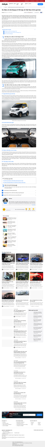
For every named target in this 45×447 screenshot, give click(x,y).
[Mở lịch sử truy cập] (36, 4)
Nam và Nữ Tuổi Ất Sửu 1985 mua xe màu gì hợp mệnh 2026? (38, 332)
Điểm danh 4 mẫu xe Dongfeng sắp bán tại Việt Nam (22, 301)
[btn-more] (42, 12)
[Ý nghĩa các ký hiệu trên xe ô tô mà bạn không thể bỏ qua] (31, 324)
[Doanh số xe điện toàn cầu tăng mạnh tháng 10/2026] (8, 276)
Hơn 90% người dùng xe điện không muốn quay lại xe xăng (13, 180)
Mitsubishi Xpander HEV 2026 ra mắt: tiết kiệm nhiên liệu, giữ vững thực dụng (20, 352)
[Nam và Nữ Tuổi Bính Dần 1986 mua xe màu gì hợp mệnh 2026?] (31, 339)
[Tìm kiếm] (32, 4)
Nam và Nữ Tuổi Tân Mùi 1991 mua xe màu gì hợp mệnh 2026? (38, 328)
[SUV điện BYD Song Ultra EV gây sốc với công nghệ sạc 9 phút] (7, 343)
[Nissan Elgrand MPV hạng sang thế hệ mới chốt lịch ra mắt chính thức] (8, 294)
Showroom (11, 3)
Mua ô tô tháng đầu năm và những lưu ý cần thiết (36, 301)
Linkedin (39, 423)
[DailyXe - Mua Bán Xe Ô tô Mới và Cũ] (5, 4)
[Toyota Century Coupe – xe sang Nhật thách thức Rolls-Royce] (36, 276)
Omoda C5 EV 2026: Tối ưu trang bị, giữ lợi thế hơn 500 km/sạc (20, 383)
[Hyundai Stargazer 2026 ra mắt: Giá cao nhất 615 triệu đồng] (7, 405)
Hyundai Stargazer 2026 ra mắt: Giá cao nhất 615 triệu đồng (20, 403)
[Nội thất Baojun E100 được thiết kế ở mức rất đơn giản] (19, 137)
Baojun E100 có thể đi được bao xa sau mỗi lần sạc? (12, 195)
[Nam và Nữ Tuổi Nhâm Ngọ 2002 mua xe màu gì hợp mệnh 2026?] (31, 336)
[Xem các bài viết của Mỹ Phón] (5, 200)
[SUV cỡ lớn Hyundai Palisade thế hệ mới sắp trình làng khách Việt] (7, 364)
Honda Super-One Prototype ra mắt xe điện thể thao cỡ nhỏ (8, 264)
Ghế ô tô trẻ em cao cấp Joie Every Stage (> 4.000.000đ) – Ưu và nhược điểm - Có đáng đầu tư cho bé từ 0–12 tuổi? (12, 226)
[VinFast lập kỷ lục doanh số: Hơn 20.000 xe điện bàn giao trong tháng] (36, 258)
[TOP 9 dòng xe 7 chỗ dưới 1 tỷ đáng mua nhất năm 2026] (31, 313)
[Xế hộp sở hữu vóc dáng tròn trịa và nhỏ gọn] (19, 110)
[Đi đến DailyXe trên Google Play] (39, 432)
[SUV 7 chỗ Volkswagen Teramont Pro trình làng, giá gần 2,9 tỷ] (7, 312)
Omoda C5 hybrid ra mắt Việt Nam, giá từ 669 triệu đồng (20, 321)
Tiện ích (26, 3)
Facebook (32, 422)
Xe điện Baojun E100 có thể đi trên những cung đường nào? (14, 192)
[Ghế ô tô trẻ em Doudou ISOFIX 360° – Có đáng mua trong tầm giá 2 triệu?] (5, 234)
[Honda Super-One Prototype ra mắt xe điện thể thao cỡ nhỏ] (8, 258)
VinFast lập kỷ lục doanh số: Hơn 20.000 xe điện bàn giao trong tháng (36, 264)
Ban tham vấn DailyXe (6, 269)
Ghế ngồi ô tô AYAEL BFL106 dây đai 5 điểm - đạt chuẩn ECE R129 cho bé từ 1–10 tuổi (12, 241)
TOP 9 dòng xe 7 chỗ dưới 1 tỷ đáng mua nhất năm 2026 (38, 312)
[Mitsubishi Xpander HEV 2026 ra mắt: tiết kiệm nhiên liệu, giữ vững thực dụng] (7, 353)
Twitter (32, 424)
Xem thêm (33, 204)
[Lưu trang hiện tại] (34, 4)
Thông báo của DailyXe (20, 425)
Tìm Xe (15, 3)
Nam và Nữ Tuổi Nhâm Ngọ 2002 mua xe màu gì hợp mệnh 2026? (37, 335)
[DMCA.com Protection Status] (39, 443)
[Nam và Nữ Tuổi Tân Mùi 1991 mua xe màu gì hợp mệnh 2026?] (31, 328)
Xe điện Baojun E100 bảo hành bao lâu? (10, 190)
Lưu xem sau (37, 12)
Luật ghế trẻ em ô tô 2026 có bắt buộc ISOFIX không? (19, 393)
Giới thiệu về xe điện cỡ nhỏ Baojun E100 (11, 31)
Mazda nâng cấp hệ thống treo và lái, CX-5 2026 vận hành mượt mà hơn (20, 332)
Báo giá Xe (40, 4)
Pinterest (39, 422)
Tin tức (29, 3)
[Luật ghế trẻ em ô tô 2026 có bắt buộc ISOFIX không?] (7, 394)
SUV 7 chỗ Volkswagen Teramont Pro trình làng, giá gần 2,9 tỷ (20, 311)
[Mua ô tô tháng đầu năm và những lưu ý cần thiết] (36, 294)
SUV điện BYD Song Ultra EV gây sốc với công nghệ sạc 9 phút (20, 342)
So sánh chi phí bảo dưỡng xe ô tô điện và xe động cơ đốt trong (14, 182)
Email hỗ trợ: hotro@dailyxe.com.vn (8, 432)
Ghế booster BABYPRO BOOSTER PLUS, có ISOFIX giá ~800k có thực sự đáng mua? (11, 245)
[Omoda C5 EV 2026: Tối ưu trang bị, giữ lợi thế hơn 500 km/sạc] (7, 384)
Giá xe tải (22, 4)
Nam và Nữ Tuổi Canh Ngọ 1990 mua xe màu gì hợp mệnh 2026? (37, 320)
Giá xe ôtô (18, 4)
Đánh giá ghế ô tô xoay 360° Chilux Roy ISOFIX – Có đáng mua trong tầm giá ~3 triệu (12, 230)
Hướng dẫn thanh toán (20, 423)
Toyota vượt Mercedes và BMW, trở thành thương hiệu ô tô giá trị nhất (22, 282)
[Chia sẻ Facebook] (41, 12)
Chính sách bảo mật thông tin (7, 424)
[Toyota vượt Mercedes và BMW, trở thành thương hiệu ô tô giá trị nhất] (22, 276)
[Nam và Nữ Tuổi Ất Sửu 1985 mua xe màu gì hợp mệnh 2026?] (31, 332)
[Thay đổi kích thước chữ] (39, 12)
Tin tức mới (16, 309)
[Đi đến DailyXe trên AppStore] (39, 434)
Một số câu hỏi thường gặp (9, 33)
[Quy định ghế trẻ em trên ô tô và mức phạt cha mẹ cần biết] (5, 218)
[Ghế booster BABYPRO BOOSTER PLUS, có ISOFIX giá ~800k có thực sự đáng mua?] (5, 245)
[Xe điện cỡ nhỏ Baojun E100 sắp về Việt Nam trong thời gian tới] (19, 68)
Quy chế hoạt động (5, 423)
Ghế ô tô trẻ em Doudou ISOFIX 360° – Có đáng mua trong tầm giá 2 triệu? (12, 234)
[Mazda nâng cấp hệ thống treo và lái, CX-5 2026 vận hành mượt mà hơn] (7, 333)
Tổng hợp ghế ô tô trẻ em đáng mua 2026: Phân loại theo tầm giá (11, 222)
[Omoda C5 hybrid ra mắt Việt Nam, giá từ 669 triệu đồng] (7, 322)
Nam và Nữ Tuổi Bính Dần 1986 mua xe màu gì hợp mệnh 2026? (37, 339)
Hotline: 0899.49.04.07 (6, 431)
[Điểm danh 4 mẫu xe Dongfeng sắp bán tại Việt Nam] (22, 294)
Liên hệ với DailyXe (5, 425)
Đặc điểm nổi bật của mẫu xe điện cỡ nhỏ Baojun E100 (13, 32)
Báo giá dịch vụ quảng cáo (20, 422)
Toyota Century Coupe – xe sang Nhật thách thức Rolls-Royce (36, 282)
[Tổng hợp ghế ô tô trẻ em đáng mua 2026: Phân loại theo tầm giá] (5, 222)
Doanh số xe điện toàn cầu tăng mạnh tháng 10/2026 (7, 282)
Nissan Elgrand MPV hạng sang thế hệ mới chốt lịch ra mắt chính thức (8, 301)
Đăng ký (39, 414)
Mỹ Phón (3, 12)
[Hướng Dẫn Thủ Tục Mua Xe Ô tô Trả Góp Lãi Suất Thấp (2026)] (31, 317)
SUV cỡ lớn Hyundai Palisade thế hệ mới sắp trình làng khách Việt (20, 362)
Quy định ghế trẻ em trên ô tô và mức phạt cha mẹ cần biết (12, 218)
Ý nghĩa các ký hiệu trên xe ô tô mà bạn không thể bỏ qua (38, 324)
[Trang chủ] (2, 7)
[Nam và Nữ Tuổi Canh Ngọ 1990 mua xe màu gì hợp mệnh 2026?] (31, 320)
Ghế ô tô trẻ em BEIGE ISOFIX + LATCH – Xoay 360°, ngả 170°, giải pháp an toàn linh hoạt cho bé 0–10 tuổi (12, 237)
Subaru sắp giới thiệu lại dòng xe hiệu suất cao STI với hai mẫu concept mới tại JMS (22, 264)
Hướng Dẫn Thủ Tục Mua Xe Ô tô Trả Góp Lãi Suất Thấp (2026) (38, 316)
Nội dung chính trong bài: (6, 29)
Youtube (32, 423)
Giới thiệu (4, 422)
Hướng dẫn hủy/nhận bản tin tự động (22, 424)
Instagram (39, 424)
